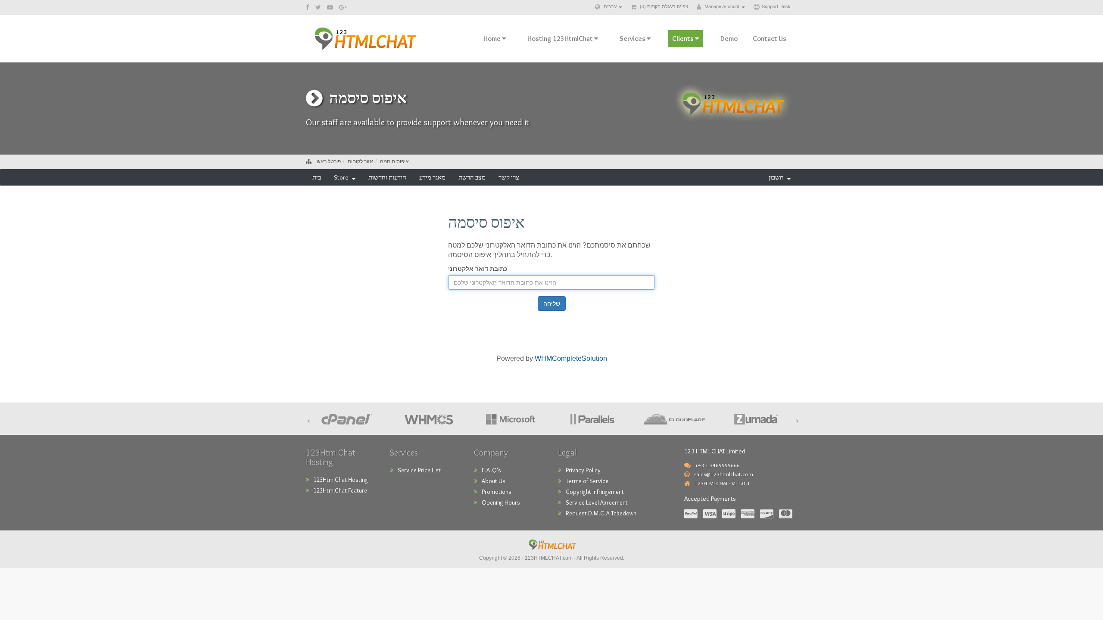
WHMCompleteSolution (571, 358)
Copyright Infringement (595, 492)
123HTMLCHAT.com (549, 558)
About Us (493, 481)
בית (316, 177)
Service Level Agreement (597, 502)
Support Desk (776, 6)
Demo (729, 38)
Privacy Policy (583, 470)
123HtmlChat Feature (340, 490)
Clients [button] (683, 38)
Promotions (496, 492)
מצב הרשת (472, 177)
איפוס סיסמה (394, 161)
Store (342, 177)
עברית (610, 6)
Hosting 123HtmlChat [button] (560, 38)
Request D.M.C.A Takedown (601, 513)
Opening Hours (501, 502)
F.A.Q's (491, 470)
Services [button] (633, 38)
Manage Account (722, 6)
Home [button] (492, 38)
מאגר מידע (432, 177)
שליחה (551, 303)
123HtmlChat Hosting (341, 480)
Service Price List (419, 470)
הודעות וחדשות (387, 177)
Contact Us (769, 38)
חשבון (777, 177)
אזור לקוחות (360, 161)
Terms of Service (587, 481)
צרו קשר (509, 177)
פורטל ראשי (328, 161)
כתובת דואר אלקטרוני (478, 268)
